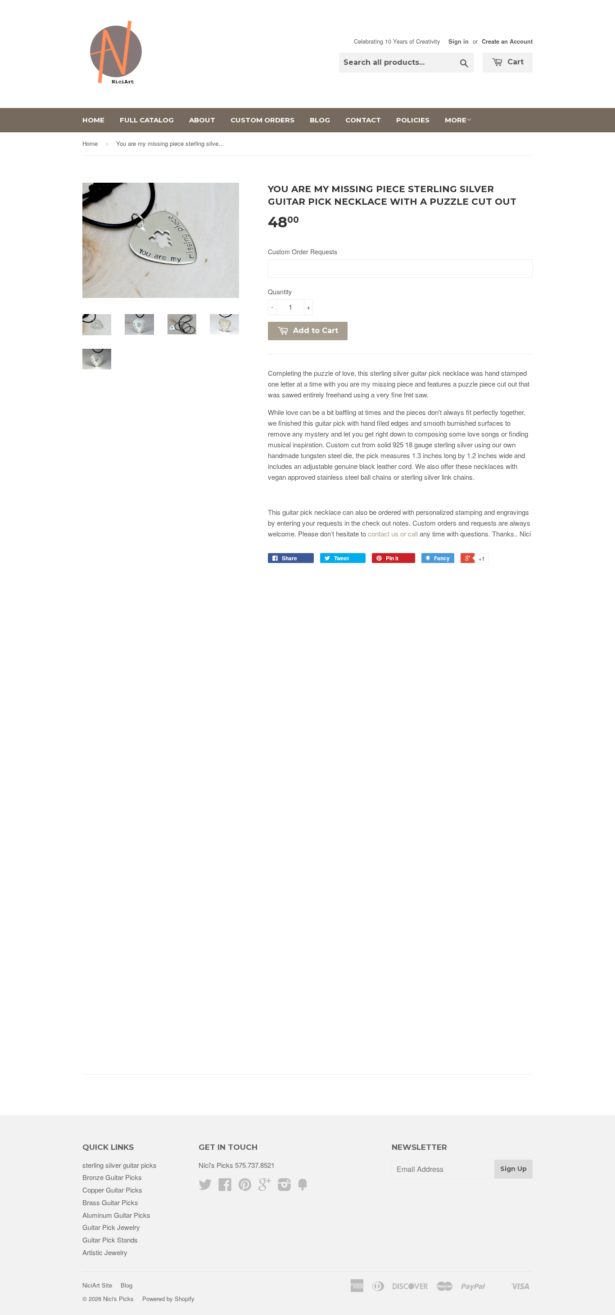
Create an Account (507, 41)
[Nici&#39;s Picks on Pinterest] (245, 1187)
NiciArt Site (97, 1285)
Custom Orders (262, 120)
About (202, 120)
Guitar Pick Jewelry (111, 1227)
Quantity (280, 291)
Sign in (458, 41)
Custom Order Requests (302, 251)
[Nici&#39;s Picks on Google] (264, 1187)
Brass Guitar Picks (110, 1202)
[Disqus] (400, 690)
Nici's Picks (118, 1298)
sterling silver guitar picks (119, 1165)
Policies (413, 120)
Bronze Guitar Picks (112, 1177)
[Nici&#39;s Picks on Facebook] (225, 1187)
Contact (363, 120)
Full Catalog (147, 120)
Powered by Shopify (168, 1298)
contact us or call (393, 533)
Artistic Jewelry (104, 1252)
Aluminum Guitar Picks (116, 1215)
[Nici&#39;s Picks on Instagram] (284, 1187)
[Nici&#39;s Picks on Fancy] (303, 1187)
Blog (320, 120)
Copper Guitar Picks (112, 1189)
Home (93, 120)
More (455, 120)
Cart (514, 62)
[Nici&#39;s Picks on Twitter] (205, 1187)
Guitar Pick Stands (110, 1239)
